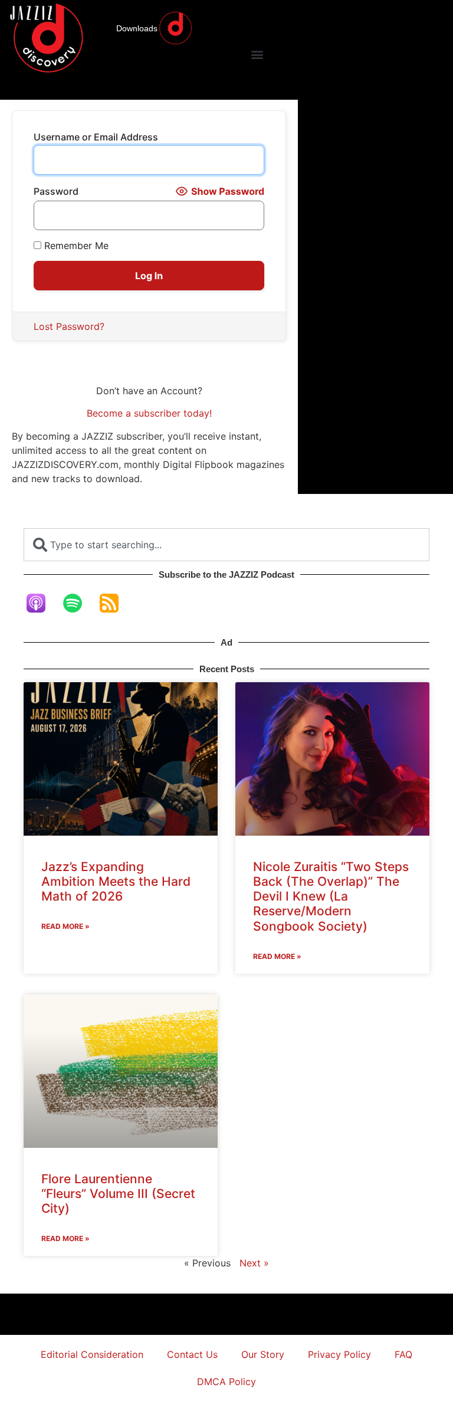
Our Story (262, 1354)
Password (56, 191)
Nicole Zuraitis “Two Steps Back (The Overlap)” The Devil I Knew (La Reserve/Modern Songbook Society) (331, 896)
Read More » (65, 926)
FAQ (403, 1354)
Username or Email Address (96, 137)
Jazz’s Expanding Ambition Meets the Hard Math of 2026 (116, 881)
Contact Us (192, 1354)
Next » (254, 1263)
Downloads (136, 28)
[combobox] (226, 544)
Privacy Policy (339, 1354)
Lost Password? (69, 326)
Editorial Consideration (92, 1354)
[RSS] (115, 603)
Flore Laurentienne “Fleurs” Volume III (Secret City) (118, 1193)
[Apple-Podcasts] (42, 603)
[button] (257, 54)
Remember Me (75, 245)
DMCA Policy (226, 1381)
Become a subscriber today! (149, 413)
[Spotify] (78, 603)
